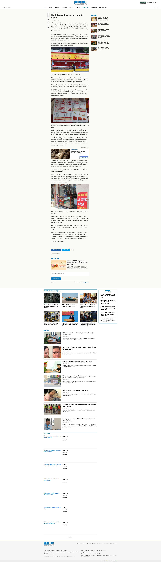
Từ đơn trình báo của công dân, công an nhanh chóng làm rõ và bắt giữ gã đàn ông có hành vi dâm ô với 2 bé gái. (79, 395)
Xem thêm (70, 537)
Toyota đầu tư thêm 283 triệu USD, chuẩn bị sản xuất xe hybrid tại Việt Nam (70, 325)
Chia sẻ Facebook (56, 249)
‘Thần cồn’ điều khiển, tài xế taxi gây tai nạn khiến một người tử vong (78, 334)
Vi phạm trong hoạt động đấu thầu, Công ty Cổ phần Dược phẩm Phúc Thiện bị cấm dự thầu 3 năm (79, 377)
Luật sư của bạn (102, 7)
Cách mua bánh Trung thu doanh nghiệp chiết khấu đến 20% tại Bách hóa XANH (77, 262)
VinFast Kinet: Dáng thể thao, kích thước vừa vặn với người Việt (108, 296)
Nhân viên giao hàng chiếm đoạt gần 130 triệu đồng (77, 361)
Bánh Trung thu (56, 253)
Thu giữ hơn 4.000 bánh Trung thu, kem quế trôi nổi (103, 24)
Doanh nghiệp (94, 7)
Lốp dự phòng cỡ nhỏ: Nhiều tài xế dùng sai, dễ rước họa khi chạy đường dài (51, 306)
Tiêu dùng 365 (85, 7)
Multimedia (57, 7)
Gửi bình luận (56, 278)
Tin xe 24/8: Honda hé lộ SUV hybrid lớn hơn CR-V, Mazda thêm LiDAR (108, 314)
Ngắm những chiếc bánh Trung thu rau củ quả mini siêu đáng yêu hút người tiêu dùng (103, 43)
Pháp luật (71, 7)
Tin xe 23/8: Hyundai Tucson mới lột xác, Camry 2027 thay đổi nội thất (108, 308)
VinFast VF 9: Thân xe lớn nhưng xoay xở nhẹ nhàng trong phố (69, 305)
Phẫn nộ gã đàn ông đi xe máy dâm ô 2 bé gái (75, 390)
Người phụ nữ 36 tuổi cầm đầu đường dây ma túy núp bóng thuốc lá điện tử (79, 405)
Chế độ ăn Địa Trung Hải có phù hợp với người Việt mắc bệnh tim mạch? (87, 306)
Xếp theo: (76, 282)
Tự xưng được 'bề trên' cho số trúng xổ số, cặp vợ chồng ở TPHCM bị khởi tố (79, 348)
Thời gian (81, 282)
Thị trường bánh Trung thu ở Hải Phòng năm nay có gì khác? (103, 30)
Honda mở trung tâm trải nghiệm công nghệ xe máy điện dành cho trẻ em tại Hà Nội (88, 325)
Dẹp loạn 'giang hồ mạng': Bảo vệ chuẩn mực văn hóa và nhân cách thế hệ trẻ (78, 420)
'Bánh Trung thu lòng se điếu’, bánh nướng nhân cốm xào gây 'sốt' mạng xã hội (103, 18)
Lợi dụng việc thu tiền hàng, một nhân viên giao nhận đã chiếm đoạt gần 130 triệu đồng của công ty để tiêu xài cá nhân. (79, 366)
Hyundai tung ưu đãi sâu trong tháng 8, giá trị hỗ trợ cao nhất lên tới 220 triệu (108, 302)
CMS (107, 560)
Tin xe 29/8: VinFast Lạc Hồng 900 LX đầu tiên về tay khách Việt (52, 324)
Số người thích (86, 282)
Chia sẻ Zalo (66, 249)
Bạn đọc (78, 7)
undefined (65, 436)
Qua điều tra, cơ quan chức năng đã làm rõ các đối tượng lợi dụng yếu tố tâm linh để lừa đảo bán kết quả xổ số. (79, 353)
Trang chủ (53, 11)
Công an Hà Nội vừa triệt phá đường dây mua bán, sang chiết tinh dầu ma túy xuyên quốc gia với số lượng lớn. (79, 411)
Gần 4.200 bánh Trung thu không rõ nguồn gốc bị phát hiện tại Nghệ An (103, 49)
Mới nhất (51, 7)
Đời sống (65, 7)
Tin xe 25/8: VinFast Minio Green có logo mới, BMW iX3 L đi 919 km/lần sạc (108, 320)
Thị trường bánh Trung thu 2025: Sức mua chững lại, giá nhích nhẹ (104, 36)
